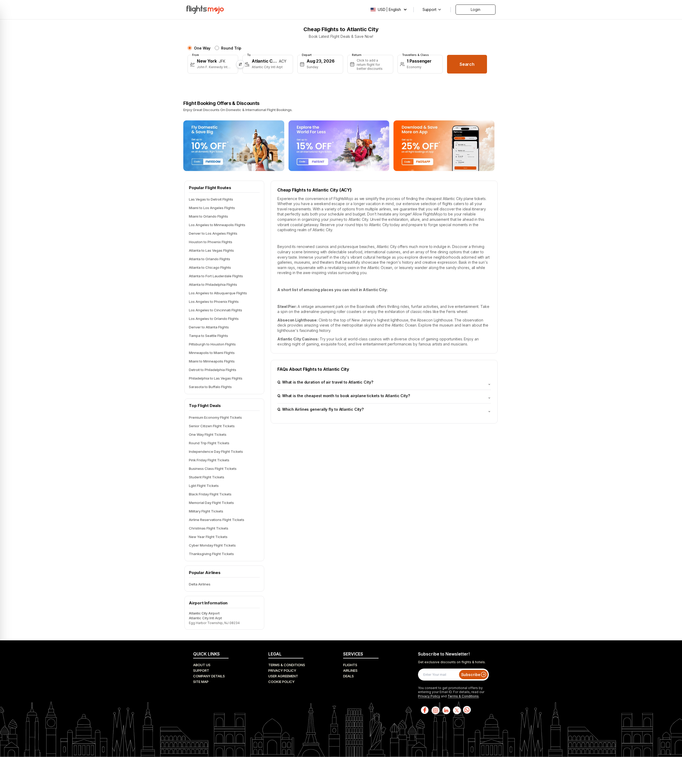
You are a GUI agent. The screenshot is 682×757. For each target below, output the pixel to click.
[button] (213, 64)
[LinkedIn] (445, 710)
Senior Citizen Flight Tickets (212, 426)
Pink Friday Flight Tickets (209, 460)
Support (201, 670)
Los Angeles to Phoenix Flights (214, 301)
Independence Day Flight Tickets (216, 451)
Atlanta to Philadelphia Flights (213, 284)
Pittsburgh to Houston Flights (212, 344)
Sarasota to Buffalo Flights (210, 387)
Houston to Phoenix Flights (210, 242)
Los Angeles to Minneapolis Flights (217, 225)
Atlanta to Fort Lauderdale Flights (216, 276)
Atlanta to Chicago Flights (210, 267)
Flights (350, 665)
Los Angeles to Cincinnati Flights (215, 310)
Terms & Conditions (286, 665)
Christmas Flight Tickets (208, 528)
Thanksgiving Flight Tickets (211, 554)
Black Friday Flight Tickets (210, 494)
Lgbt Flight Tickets (204, 485)
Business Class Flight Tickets (213, 468)
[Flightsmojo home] (205, 9)
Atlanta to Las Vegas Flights (211, 250)
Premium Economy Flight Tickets (215, 417)
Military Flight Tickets (206, 511)
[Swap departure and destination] (240, 64)
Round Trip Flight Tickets (209, 443)
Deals (348, 676)
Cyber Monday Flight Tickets (212, 545)
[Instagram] (435, 710)
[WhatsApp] (467, 710)
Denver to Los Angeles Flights (213, 233)
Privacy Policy (282, 670)
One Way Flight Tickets (207, 434)
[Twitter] (456, 710)
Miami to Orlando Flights (208, 216)
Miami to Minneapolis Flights (212, 361)
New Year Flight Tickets (208, 537)
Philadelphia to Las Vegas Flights (215, 378)
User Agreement (283, 676)
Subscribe (470, 674)
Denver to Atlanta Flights (209, 327)
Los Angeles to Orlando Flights (214, 318)
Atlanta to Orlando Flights (209, 259)
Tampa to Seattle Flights (208, 335)
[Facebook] (424, 710)
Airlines (350, 670)
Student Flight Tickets (206, 477)
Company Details (209, 676)
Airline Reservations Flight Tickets (216, 520)
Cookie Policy (281, 681)
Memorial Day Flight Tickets (211, 502)
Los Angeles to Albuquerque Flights (218, 293)
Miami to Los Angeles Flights (212, 208)
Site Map (201, 681)
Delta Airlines (199, 584)
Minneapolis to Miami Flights (212, 353)
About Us (201, 665)
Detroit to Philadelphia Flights (212, 370)
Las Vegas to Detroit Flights (211, 199)
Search (467, 64)
